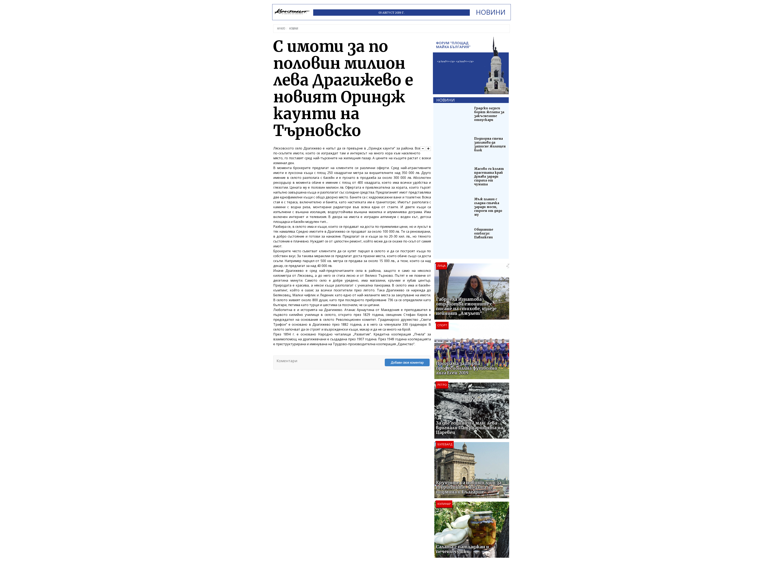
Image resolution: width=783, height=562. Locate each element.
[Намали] (422, 148)
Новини (293, 28)
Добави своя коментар (407, 362)
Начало (281, 28)
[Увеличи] (428, 148)
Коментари (286, 360)
